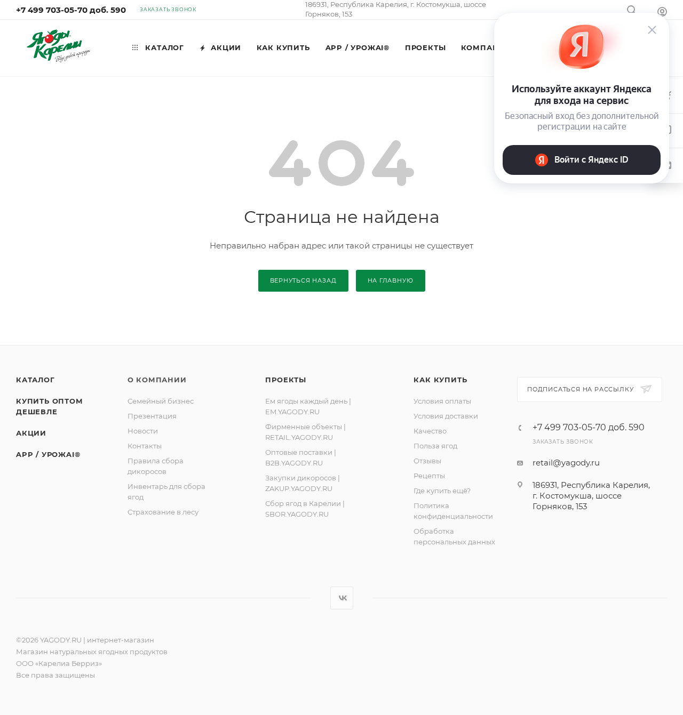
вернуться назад (303, 280)
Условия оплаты (442, 401)
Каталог (35, 379)
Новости (143, 431)
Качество (430, 431)
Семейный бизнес (161, 401)
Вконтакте (341, 598)
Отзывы (427, 460)
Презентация (152, 416)
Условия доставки (446, 416)
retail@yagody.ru (566, 462)
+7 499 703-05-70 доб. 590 (71, 10)
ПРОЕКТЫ (285, 379)
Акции (31, 433)
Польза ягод (435, 445)
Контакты (145, 445)
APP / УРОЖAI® (48, 454)
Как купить (440, 379)
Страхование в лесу (163, 512)
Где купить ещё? (442, 490)
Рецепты (429, 475)
